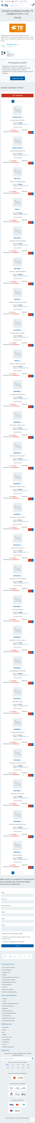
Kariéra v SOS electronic (8, 989)
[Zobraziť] (32, 132)
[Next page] (22, 101)
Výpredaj (4, 1034)
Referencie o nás (6, 972)
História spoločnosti (6, 984)
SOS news (4, 1044)
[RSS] (29, 956)
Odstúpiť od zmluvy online (8, 1018)
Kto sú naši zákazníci (7, 970)
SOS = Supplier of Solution (8, 967)
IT (18, 1068)
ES (23, 1068)
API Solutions (5, 1027)
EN (23, 1065)
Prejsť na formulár (17, 78)
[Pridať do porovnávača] (22, 117)
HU (18, 1065)
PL (13, 1068)
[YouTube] (10, 956)
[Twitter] (20, 956)
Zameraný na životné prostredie (9, 992)
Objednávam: (25, 130)
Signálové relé (10, 54)
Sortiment (4, 998)
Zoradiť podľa (19, 95)
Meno (2, 892)
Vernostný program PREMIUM (9, 1013)
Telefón (3, 912)
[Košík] (32, 5)
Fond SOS (4, 987)
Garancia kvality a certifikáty (8, 979)
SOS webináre (5, 1042)
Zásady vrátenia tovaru (7, 1011)
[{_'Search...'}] (12, 5)
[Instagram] (25, 956)
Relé (8, 51)
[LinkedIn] (15, 956)
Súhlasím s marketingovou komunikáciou (14, 941)
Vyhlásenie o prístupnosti (8, 1047)
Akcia (3, 1032)
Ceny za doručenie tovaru (8, 1006)
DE (28, 1065)
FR (28, 1068)
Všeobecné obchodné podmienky (10, 1003)
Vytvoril (23, 1118)
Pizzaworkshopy (6, 1039)
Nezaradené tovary (12, 44)
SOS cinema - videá (6, 1037)
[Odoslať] (32, 1058)
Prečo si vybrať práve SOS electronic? (10, 977)
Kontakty (4, 975)
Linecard (4, 1001)
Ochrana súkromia (6, 1015)
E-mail (3, 918)
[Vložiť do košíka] (29, 132)
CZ (13, 1065)
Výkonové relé (10, 56)
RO (8, 1068)
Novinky (4, 1030)
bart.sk (28, 1118)
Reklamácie (5, 1008)
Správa (3, 925)
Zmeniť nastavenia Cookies (8, 1020)
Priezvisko (4, 899)
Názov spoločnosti (6, 905)
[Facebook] (5, 956)
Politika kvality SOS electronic (9, 982)
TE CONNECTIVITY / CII (23, 124)
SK (8, 1065)
